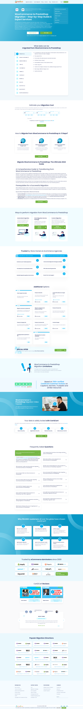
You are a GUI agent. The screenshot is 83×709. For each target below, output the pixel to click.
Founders (58, 694)
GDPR (16, 695)
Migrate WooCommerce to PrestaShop (41, 652)
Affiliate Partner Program (48, 687)
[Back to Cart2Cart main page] (19, 2)
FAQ (31, 687)
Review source (41, 625)
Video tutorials (33, 692)
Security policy (17, 694)
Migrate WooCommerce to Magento (60, 645)
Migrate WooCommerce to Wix (23, 652)
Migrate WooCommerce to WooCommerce (41, 645)
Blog (50, 1)
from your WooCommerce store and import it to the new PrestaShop (26, 458)
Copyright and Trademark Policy (21, 697)
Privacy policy (17, 692)
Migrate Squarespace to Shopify (59, 666)
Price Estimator (32, 32)
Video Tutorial (57, 15)
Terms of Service (18, 689)
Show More (40, 201)
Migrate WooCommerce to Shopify (23, 645)
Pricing (42, 1)
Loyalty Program (46, 690)
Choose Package (39, 227)
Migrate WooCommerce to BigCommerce (60, 652)
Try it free (66, 1)
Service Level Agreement (19, 690)
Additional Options (58, 13)
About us (58, 689)
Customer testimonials (61, 692)
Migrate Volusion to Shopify (41, 673)
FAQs (56, 18)
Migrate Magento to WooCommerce (23, 673)
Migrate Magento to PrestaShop (59, 673)
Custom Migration (37, 1)
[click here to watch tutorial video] (54, 404)
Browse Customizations (57, 227)
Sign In (62, 1)
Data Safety (57, 20)
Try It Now (39, 8)
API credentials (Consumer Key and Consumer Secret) (36, 195)
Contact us (59, 687)
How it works (57, 11)
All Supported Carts (34, 694)
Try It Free (46, 32)
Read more (59, 707)
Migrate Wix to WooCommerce (60, 659)
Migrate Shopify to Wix (23, 666)
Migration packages (34, 689)
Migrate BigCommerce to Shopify (41, 666)
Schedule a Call (54, 1)
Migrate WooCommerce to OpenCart (23, 659)
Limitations (57, 22)
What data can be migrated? (60, 9)
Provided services (60, 690)
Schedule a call (53, 35)
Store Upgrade (33, 690)
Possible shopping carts (35, 695)
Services (46, 1)
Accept (63, 707)
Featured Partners (46, 689)
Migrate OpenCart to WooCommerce (41, 659)
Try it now (59, 350)
